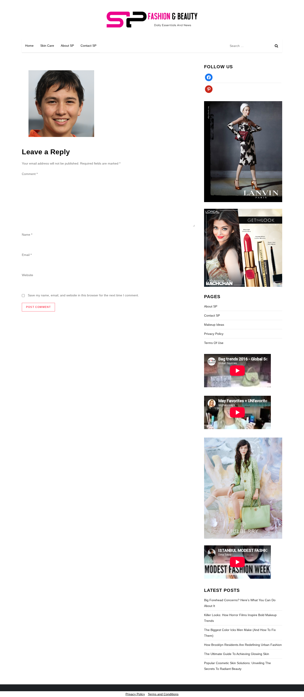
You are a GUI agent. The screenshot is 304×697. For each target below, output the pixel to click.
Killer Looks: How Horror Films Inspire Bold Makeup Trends (240, 618)
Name (27, 234)
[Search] (276, 45)
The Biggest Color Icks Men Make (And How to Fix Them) (240, 632)
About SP (67, 45)
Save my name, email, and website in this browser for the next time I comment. (83, 295)
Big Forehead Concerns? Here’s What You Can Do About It (240, 603)
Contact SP (88, 45)
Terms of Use (213, 343)
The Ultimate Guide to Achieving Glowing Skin (236, 654)
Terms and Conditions (163, 694)
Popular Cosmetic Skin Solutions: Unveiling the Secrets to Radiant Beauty (237, 666)
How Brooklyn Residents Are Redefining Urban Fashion (243, 645)
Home (29, 45)
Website (27, 275)
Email (27, 255)
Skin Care (47, 45)
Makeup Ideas (214, 324)
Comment (30, 174)
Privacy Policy (213, 333)
